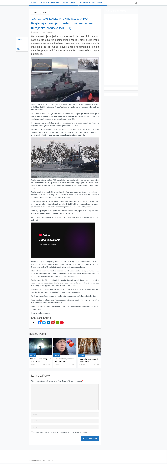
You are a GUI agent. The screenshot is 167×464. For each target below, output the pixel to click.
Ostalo (101, 3)
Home (33, 3)
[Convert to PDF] (62, 322)
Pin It (19, 49)
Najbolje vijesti (48, 3)
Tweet (19, 39)
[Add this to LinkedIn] (48, 322)
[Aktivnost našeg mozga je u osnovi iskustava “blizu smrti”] (40, 346)
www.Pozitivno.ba (35, 460)
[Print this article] (57, 322)
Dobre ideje (86, 3)
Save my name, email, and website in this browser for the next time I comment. (61, 432)
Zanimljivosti (68, 3)
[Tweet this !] (44, 322)
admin (34, 364)
